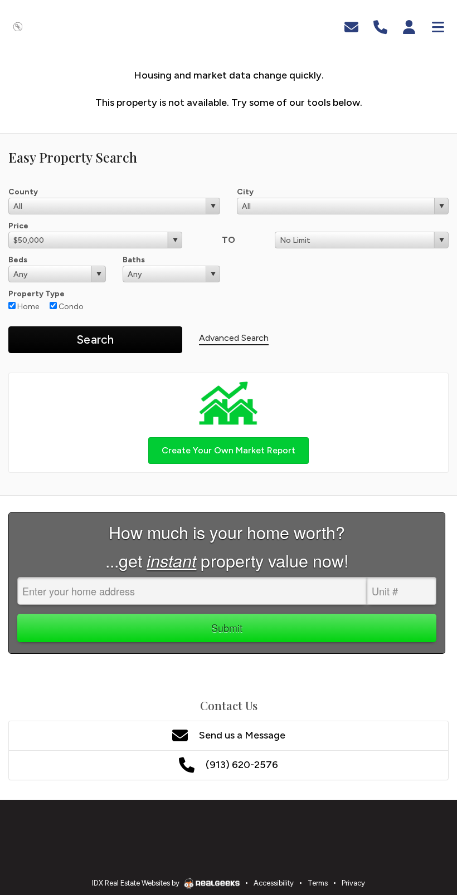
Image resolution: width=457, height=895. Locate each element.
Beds (17, 260)
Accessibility (274, 883)
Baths (134, 260)
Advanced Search (234, 337)
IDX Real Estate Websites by (136, 883)
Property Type (36, 294)
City (245, 192)
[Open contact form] (351, 26)
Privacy (353, 883)
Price (18, 226)
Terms (318, 883)
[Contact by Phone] (380, 26)
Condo (70, 306)
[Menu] (438, 26)
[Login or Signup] (409, 26)
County (23, 192)
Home (27, 306)
